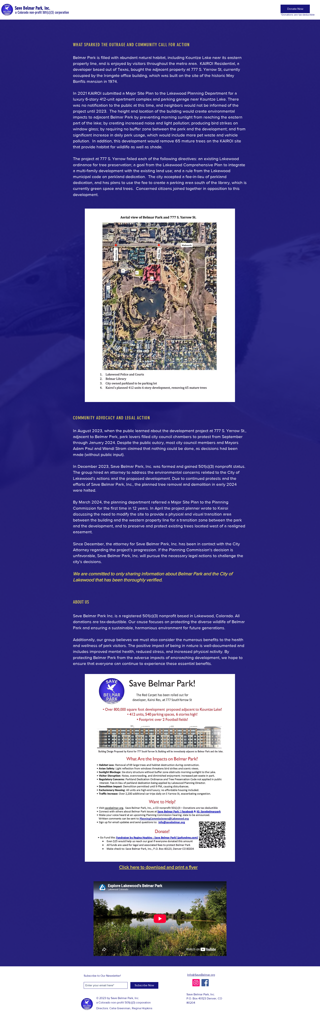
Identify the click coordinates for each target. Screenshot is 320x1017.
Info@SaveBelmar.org (201, 974)
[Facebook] (205, 982)
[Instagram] (196, 982)
